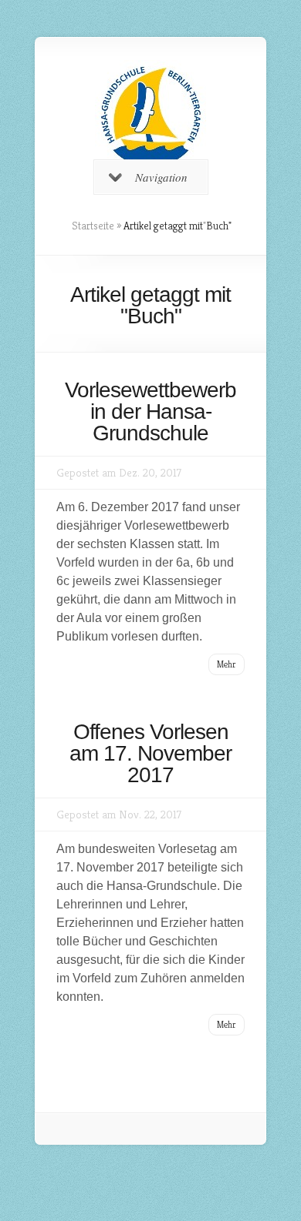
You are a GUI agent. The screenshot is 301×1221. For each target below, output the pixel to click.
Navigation (161, 177)
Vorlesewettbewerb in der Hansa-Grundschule (150, 411)
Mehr (226, 664)
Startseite (93, 225)
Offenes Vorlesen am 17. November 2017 (150, 753)
